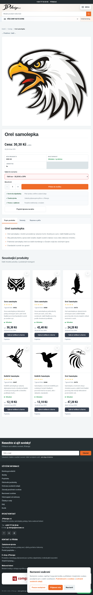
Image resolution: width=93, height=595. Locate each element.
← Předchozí (6, 33)
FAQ (3, 504)
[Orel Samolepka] (77, 284)
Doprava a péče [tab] (35, 220)
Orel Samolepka (71, 301)
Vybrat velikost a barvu (16, 335)
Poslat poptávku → (9, 550)
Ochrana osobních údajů (11, 486)
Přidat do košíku (54, 187)
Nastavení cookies (9, 493)
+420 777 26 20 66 (42, 2)
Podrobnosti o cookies (65, 579)
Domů (4, 29)
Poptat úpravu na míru (25, 209)
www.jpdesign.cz (23, 591)
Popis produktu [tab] (9, 220)
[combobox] (44, 14)
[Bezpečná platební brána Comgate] (22, 578)
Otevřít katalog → (8, 561)
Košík (4, 508)
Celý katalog (85, 19)
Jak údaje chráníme (47, 457)
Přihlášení (53, 2)
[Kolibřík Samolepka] (16, 359)
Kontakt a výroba (10, 539)
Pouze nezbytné (38, 587)
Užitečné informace (10, 466)
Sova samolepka (10, 301)
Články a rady (7, 501)
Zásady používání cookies (11, 490)
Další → (13, 33)
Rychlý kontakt (9, 514)
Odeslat (86, 453)
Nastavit (69, 587)
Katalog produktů (8, 471)
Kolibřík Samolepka (11, 376)
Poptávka (7, 339)
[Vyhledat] (88, 14)
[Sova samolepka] (16, 284)
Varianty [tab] (22, 220)
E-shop (10, 29)
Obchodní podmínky (9, 482)
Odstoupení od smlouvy (11, 497)
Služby (4, 475)
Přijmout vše (55, 587)
